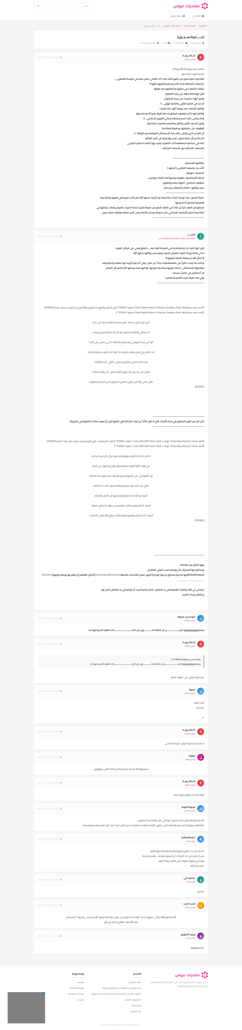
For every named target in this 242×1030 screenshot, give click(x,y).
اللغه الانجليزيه (134, 982)
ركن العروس (135, 1011)
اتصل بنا (80, 1000)
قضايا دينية (136, 1005)
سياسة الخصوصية (76, 994)
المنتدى (197, 16)
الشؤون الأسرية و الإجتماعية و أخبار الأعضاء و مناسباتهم (116, 994)
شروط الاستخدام (77, 988)
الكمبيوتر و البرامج (133, 1000)
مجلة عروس (176, 16)
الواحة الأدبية (189, 26)
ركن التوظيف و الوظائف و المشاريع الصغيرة (121, 988)
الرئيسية (202, 26)
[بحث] (36, 6)
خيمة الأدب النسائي (171, 26)
